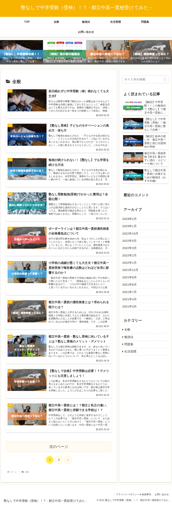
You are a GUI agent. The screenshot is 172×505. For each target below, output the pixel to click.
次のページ (58, 447)
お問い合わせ (162, 494)
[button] (165, 79)
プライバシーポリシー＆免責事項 (133, 494)
